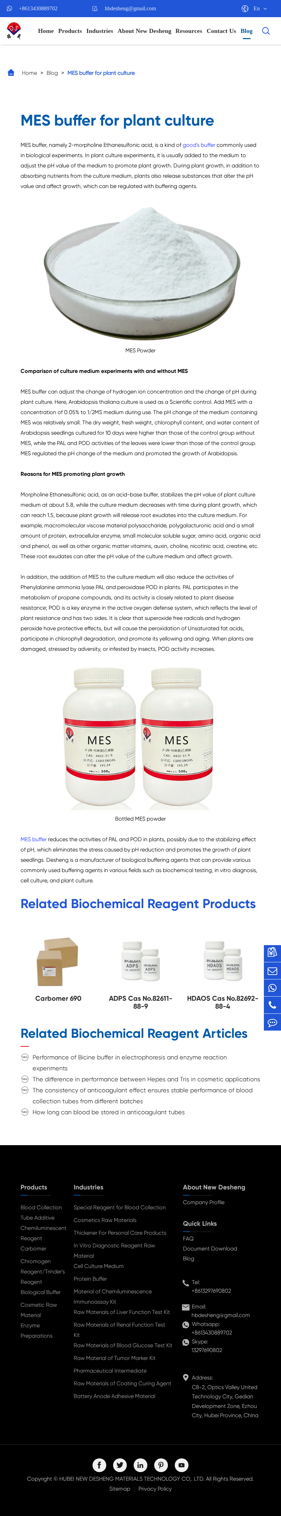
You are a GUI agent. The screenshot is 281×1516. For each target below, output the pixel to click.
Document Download (210, 1248)
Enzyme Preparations (36, 1330)
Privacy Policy (155, 1488)
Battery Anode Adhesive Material (114, 1396)
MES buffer (34, 839)
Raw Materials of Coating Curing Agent (122, 1383)
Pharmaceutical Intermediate (110, 1370)
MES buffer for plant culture (101, 73)
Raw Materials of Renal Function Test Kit (119, 1329)
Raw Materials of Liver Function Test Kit (122, 1312)
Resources (188, 30)
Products (70, 30)
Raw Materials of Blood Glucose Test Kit (123, 1345)
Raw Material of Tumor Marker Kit (115, 1358)
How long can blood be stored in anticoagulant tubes (109, 1112)
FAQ (188, 1238)
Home (46, 30)
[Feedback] (272, 1022)
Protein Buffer (90, 1279)
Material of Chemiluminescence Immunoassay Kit (113, 1296)
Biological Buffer (41, 1292)
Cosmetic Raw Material (39, 1310)
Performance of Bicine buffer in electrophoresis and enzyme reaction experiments (130, 1063)
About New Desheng (144, 30)
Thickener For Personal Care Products (120, 1233)
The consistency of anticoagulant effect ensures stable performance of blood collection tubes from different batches (143, 1095)
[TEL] (272, 1005)
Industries (99, 30)
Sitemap (119, 1488)
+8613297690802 (211, 1291)
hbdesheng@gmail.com (130, 8)
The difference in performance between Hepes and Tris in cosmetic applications (146, 1079)
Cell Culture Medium (99, 1266)
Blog (247, 30)
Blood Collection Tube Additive (41, 1212)
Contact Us (221, 30)
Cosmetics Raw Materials (105, 1220)
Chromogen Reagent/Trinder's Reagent (42, 1271)
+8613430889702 (38, 8)
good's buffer (198, 145)
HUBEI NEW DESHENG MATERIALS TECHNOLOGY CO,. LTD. (132, 1479)
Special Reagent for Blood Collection (120, 1207)
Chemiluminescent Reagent (42, 1233)
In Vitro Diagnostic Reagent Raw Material (114, 1250)
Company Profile (203, 1202)
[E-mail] (272, 970)
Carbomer (33, 1248)
